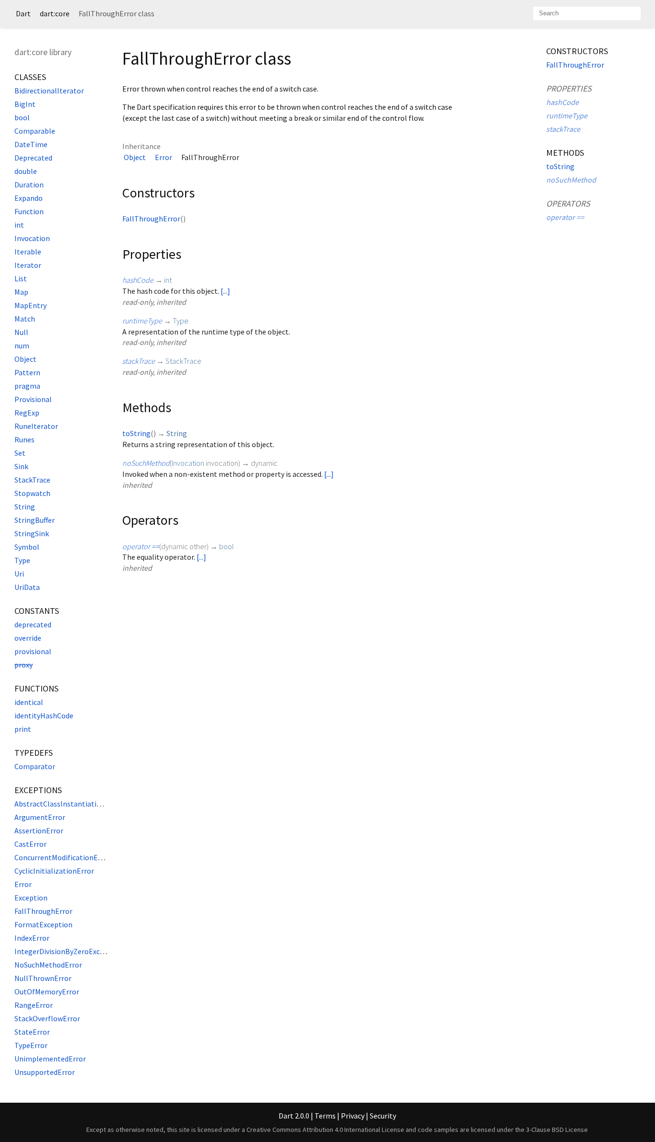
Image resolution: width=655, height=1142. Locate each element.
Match (24, 318)
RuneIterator (36, 426)
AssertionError (38, 830)
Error (23, 884)
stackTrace (138, 361)
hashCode (137, 280)
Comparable (34, 131)
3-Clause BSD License (557, 1129)
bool (22, 117)
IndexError (31, 938)
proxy (23, 664)
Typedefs (33, 752)
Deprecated (33, 157)
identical (28, 702)
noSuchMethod (146, 463)
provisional (32, 651)
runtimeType (142, 320)
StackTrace (32, 479)
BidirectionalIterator (49, 90)
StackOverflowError (47, 1018)
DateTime (30, 144)
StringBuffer (34, 520)
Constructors (577, 51)
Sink (21, 466)
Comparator (34, 766)
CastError (30, 844)
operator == (140, 546)
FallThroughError (43, 911)
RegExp (26, 412)
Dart (23, 13)
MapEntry (30, 305)
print (22, 729)
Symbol (26, 547)
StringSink (31, 533)
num (21, 345)
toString (136, 433)
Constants (36, 610)
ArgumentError (39, 817)
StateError (32, 1032)
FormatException (43, 924)
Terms (325, 1115)
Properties (569, 88)
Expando (28, 198)
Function (29, 211)
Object (25, 359)
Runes (24, 439)
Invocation (32, 238)
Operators (568, 203)
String (24, 506)
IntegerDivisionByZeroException (68, 951)
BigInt (24, 104)
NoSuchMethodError (48, 964)
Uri (19, 573)
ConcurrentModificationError (62, 857)
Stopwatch (32, 493)
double (25, 171)
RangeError (33, 1005)
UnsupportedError (44, 1072)
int (19, 225)
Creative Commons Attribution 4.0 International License (325, 1129)
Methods (565, 152)
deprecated (32, 624)
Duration (29, 184)
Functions (36, 688)
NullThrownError (42, 978)
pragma (27, 386)
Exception (30, 897)
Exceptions (38, 790)
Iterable (27, 251)
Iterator (27, 265)
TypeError (30, 1045)
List (20, 278)
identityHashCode (43, 715)
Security (383, 1115)
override (27, 638)
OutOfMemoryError (46, 991)
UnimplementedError (50, 1058)
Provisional (33, 399)
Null (21, 332)
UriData (27, 587)
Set (19, 453)
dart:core (55, 13)
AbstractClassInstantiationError (68, 803)
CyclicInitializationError (54, 871)
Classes (30, 76)
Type (22, 560)
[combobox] (587, 13)
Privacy (352, 1115)
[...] (225, 291)
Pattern (27, 372)
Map (21, 292)
